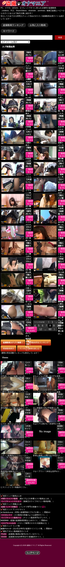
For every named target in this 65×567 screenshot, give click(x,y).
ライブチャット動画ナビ (11, 518)
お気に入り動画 (38, 25)
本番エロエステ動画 (9, 499)
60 (50, 329)
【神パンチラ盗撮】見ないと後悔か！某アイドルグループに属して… (60, 177)
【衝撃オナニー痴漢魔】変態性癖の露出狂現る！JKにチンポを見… (61, 304)
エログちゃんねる (8, 523)
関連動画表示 (8, 348)
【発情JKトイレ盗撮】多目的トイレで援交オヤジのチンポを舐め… (61, 145)
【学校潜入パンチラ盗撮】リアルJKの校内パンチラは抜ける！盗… (61, 272)
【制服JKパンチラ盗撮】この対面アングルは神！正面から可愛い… (29, 129)
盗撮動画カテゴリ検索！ (13, 342)
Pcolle (3, 534)
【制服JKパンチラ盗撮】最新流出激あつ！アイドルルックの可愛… (29, 113)
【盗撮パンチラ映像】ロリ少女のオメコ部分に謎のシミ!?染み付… (28, 320)
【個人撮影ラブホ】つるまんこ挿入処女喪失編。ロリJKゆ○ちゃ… (29, 256)
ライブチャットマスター (11, 501)
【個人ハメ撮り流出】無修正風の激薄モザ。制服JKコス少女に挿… (61, 209)
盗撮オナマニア (32, 545)
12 (40, 329)
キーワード (8, 31)
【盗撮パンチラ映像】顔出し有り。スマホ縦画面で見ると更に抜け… (60, 320)
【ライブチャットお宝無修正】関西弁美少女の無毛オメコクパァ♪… (28, 209)
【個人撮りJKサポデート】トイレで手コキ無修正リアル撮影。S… (29, 288)
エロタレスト (6, 515)
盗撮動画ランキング (13, 25)
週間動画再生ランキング (39, 342)
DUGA (3, 537)
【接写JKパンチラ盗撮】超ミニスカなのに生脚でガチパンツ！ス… (29, 224)
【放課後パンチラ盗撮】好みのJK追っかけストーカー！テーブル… (61, 224)
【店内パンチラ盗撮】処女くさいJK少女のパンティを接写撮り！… (29, 304)
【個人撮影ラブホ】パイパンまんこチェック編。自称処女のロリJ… (60, 256)
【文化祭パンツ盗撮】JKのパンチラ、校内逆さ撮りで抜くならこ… (29, 336)
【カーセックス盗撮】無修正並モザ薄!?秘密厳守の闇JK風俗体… (61, 193)
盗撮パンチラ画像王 (9, 507)
